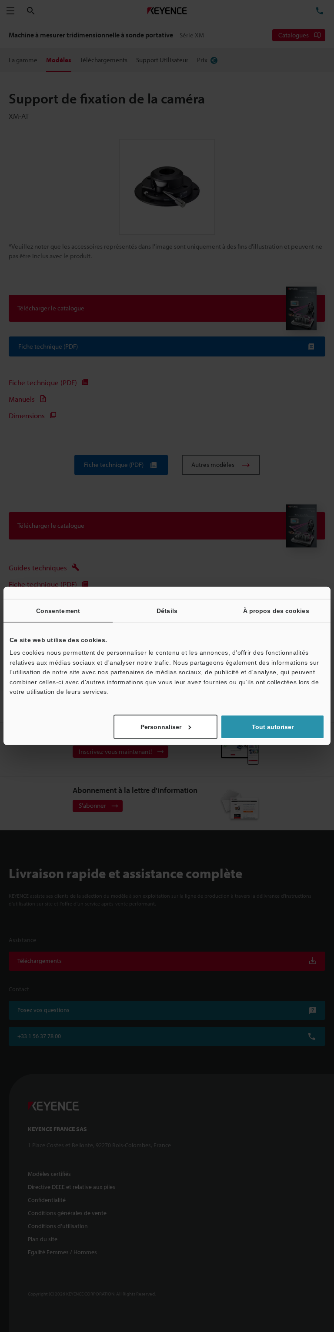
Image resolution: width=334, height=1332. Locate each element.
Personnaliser (160, 726)
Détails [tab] (167, 610)
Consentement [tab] (58, 610)
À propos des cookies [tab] (276, 610)
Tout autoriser (273, 726)
